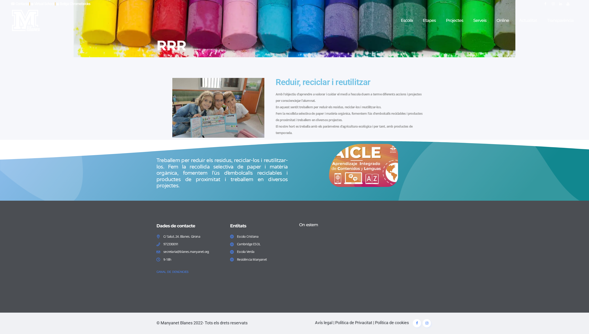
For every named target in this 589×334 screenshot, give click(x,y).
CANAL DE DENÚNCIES (172, 272)
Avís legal (323, 322)
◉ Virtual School (42, 4)
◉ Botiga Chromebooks (73, 4)
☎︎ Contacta (20, 4)
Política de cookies (392, 322)
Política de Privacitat (353, 322)
